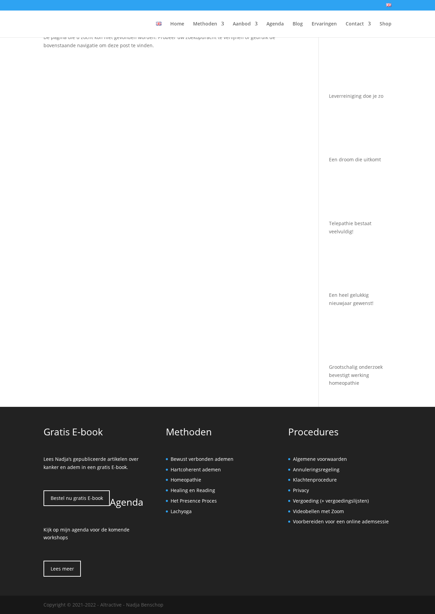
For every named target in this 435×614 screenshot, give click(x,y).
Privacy (301, 490)
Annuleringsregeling (316, 469)
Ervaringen (324, 24)
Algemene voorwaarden (320, 459)
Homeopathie (186, 479)
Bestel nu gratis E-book (77, 498)
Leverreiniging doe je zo (356, 96)
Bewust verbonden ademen (202, 459)
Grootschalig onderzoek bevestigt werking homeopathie (356, 375)
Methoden (205, 24)
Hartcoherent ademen (196, 469)
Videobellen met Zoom (318, 511)
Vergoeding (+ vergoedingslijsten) (331, 501)
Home (177, 24)
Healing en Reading (193, 490)
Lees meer (62, 568)
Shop (386, 24)
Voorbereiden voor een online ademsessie (341, 521)
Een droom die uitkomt (355, 159)
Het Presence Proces (194, 501)
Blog (298, 24)
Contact (355, 24)
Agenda (275, 24)
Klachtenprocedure (315, 479)
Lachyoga (181, 511)
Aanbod (242, 24)
